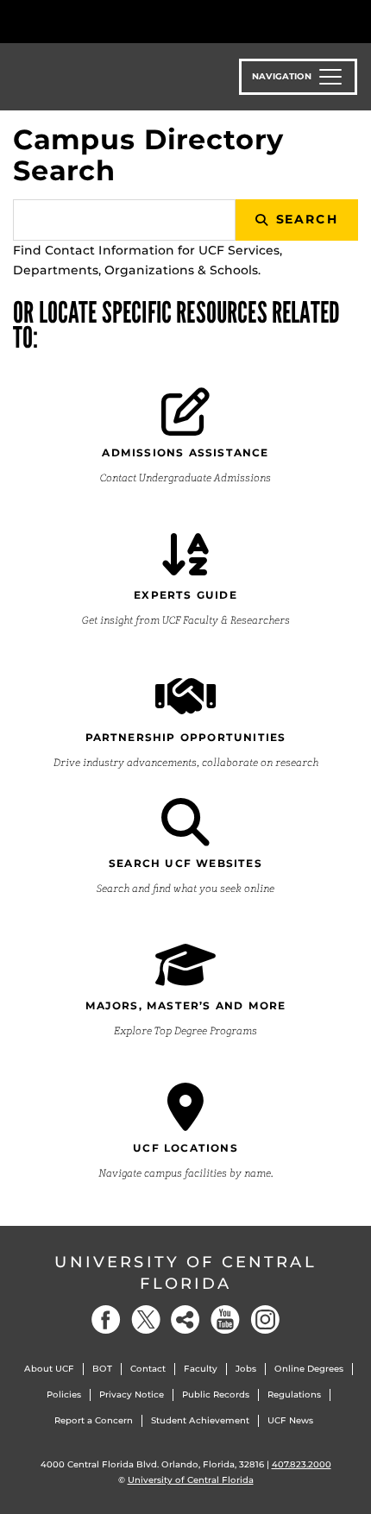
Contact (148, 1368)
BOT (102, 1368)
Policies (64, 1394)
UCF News (290, 1420)
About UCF (49, 1368)
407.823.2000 (301, 1464)
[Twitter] (145, 1319)
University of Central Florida (185, 1273)
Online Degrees (308, 1368)
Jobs (246, 1368)
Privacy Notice (131, 1394)
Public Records (215, 1394)
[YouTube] (225, 1319)
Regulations (294, 1394)
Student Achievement (200, 1420)
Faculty (200, 1368)
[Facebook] (106, 1319)
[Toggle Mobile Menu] (354, 20)
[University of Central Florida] (131, 21)
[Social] (185, 1319)
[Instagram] (265, 1319)
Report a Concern (93, 1420)
